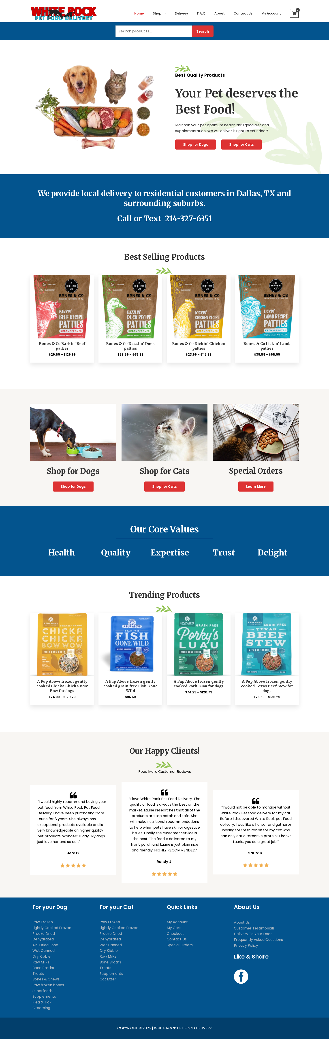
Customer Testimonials (254, 928)
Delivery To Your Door (253, 933)
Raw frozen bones (48, 985)
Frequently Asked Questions (258, 939)
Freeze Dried (43, 933)
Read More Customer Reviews (164, 771)
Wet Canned (43, 950)
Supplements (44, 996)
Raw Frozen (42, 922)
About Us (242, 922)
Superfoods (42, 990)
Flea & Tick (41, 1002)
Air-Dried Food (45, 945)
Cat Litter (108, 979)
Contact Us (177, 939)
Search (202, 31)
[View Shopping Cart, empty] (294, 13)
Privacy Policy (246, 945)
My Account (177, 922)
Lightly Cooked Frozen (51, 927)
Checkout (175, 933)
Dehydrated (43, 939)
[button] (163, 13)
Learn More (256, 486)
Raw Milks (40, 962)
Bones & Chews (46, 979)
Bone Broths (43, 967)
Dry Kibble (41, 956)
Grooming (41, 1007)
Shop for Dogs (195, 144)
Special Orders (180, 945)
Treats (38, 973)
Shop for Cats (241, 144)
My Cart (174, 927)
